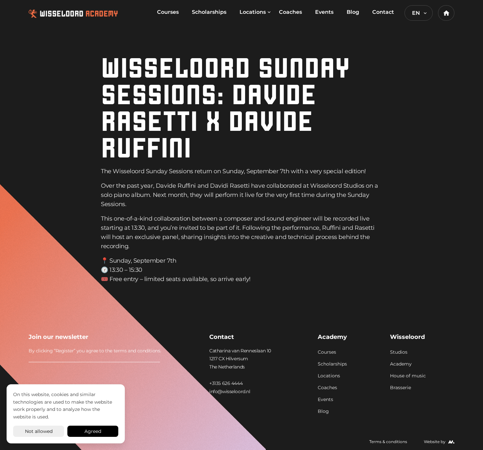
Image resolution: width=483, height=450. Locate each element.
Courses (168, 12)
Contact (383, 12)
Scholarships (209, 12)
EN (416, 13)
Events (324, 12)
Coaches (290, 12)
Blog (353, 12)
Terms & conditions (388, 441)
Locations (253, 12)
